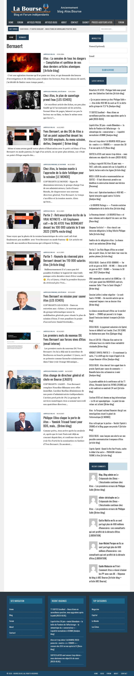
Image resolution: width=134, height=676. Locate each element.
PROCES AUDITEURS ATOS (102, 22)
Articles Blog (51, 22)
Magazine (95, 609)
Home (11, 22)
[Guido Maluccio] (93, 571)
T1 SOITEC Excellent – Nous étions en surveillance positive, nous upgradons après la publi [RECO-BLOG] (107, 116)
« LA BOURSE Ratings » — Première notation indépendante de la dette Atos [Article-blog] (107, 207)
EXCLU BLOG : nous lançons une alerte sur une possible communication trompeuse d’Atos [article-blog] (107, 439)
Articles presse (50, 91)
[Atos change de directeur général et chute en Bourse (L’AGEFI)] (24, 387)
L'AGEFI (60, 371)
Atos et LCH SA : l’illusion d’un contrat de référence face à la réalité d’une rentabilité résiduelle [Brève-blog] (106, 343)
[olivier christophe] (93, 502)
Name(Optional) (97, 46)
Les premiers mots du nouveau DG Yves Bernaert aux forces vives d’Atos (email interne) (64, 339)
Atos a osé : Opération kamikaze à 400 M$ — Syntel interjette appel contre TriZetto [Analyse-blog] (107, 196)
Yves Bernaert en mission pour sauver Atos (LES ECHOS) (64, 298)
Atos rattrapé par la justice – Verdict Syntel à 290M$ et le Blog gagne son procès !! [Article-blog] (108, 426)
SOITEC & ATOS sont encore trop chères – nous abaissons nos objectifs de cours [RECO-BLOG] (108, 155)
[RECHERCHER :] (113, 28)
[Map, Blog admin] (93, 479)
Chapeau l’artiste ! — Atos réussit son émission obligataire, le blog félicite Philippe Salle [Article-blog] (107, 231)
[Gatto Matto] (93, 525)
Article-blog (49, 54)
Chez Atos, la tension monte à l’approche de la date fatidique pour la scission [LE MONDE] (63, 172)
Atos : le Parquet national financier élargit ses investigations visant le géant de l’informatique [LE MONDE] (107, 414)
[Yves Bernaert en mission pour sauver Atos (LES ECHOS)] (24, 308)
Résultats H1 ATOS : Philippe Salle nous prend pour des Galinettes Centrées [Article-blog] (107, 92)
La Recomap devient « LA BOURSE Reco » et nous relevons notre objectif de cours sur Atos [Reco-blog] (107, 218)
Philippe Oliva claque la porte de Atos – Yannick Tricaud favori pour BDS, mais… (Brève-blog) (62, 421)
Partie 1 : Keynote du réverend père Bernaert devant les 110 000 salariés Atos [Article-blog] (64, 260)
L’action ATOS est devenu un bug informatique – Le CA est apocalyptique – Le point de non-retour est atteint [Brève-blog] (107, 401)
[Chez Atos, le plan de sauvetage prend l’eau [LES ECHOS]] (24, 107)
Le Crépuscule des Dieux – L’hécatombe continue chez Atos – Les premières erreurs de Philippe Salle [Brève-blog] (107, 482)
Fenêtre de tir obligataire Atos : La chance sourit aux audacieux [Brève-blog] (106, 242)
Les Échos (62, 91)
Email (91, 56)
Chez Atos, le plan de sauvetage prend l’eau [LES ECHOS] (61, 97)
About (64, 22)
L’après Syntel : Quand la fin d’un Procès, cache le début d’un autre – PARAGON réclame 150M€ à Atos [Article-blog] (107, 452)
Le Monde (62, 164)
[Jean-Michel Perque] (93, 548)
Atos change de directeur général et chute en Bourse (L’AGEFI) (63, 377)
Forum (20, 22)
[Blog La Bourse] (46, 10)
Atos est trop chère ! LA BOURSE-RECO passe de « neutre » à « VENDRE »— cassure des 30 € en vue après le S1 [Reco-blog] (107, 144)
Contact (74, 22)
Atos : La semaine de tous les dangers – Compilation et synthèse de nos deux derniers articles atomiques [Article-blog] (64, 64)
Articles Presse (34, 22)
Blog (11, 615)
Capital (94, 615)
